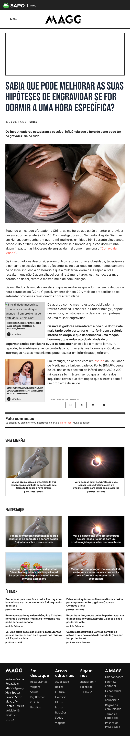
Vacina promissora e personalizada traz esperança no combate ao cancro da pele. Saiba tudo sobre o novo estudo (34, 485)
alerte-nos (65, 422)
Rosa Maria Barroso (80, 642)
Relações (61, 712)
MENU (33, 5)
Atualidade (62, 682)
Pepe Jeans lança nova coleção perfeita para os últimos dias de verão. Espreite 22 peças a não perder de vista (95, 618)
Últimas (11, 592)
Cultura (60, 692)
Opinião (35, 702)
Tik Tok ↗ (86, 692)
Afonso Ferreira (36, 491)
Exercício (61, 697)
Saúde (33, 121)
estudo (99, 361)
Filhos (59, 702)
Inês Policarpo (98, 491)
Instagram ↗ (88, 682)
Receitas (35, 707)
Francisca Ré (15, 609)
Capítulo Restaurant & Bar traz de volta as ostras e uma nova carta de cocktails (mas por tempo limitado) (94, 635)
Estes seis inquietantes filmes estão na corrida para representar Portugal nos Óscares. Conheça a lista (94, 602)
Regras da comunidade (113, 707)
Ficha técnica (113, 691)
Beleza (59, 687)
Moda (59, 707)
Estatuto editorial (110, 684)
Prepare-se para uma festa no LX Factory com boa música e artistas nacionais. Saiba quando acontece (33, 602)
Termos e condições (111, 716)
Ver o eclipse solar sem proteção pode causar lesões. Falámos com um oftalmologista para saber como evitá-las (96, 485)
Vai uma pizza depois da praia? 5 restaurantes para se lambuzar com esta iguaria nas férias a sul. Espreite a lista (33, 635)
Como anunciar (112, 698)
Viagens (35, 687)
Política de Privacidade (112, 725)
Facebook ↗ (87, 687)
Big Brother (37, 697)
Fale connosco (114, 677)
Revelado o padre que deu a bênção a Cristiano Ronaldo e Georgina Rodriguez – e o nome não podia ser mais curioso (33, 618)
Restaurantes (38, 682)
